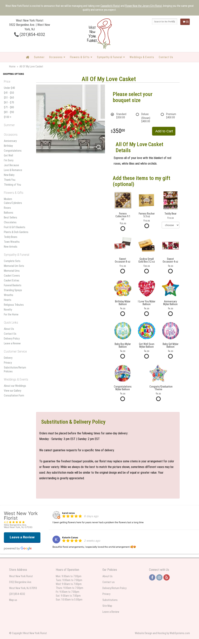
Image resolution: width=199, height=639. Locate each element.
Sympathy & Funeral (109, 57)
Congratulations (13, 150)
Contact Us (166, 57)
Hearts (7, 299)
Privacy (8, 362)
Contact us (108, 582)
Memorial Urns (12, 270)
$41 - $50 (9, 92)
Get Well (8, 155)
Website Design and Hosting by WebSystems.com (162, 633)
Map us (13, 599)
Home (12, 66)
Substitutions (110, 599)
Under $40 (9, 87)
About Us (9, 328)
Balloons (8, 212)
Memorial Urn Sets (14, 265)
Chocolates (10, 222)
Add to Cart (164, 131)
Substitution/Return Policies (15, 369)
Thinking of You (12, 184)
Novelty (8, 309)
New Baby (9, 174)
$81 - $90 (9, 112)
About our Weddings (15, 385)
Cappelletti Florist (110, 5)
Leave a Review (12, 343)
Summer (39, 57)
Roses (7, 207)
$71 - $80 (9, 107)
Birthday (8, 145)
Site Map (107, 605)
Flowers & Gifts (80, 57)
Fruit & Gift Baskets (14, 227)
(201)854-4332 (32, 34)
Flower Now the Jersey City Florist (143, 5)
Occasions (56, 57)
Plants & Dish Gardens (16, 232)
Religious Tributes (14, 304)
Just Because (11, 165)
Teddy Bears (10, 236)
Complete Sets (12, 261)
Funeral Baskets (12, 285)
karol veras (68, 513)
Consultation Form (14, 395)
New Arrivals (10, 246)
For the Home (11, 314)
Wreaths (8, 295)
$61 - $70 (9, 102)
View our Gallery (12, 390)
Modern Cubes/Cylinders (13, 200)
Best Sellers (10, 217)
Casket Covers (12, 275)
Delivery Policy (12, 338)
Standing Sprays (13, 290)
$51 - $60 (9, 97)
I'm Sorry (8, 160)
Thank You (9, 179)
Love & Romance (13, 170)
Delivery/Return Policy (114, 588)
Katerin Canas (70, 537)
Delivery (8, 357)
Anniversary (10, 140)
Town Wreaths (12, 241)
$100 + (7, 117)
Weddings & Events (142, 57)
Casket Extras (11, 280)
